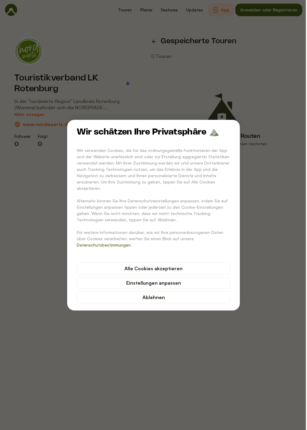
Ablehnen (153, 297)
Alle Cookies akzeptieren (153, 268)
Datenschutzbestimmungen (104, 244)
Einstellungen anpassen (153, 283)
